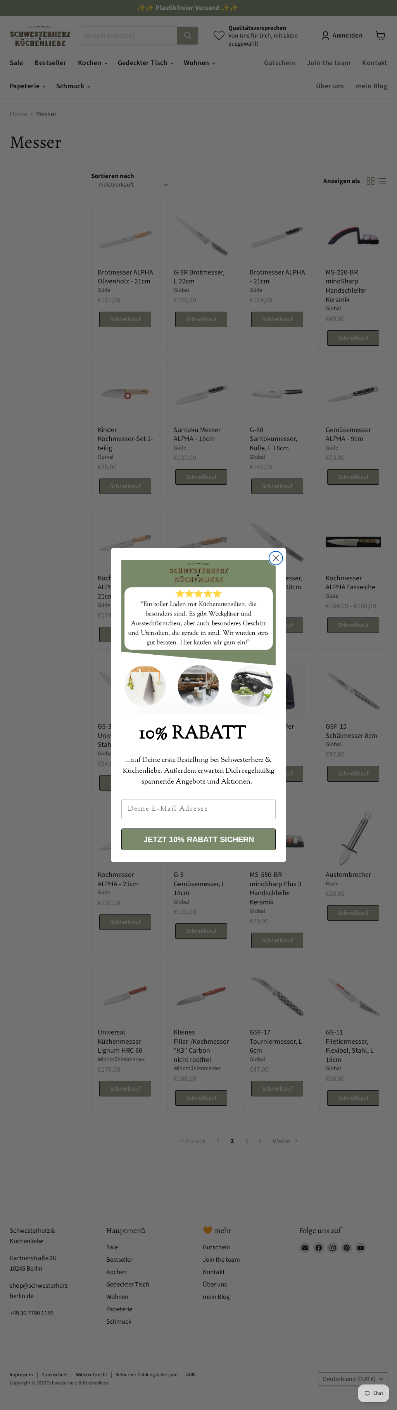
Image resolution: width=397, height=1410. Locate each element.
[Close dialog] (276, 558)
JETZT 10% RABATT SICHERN (198, 839)
